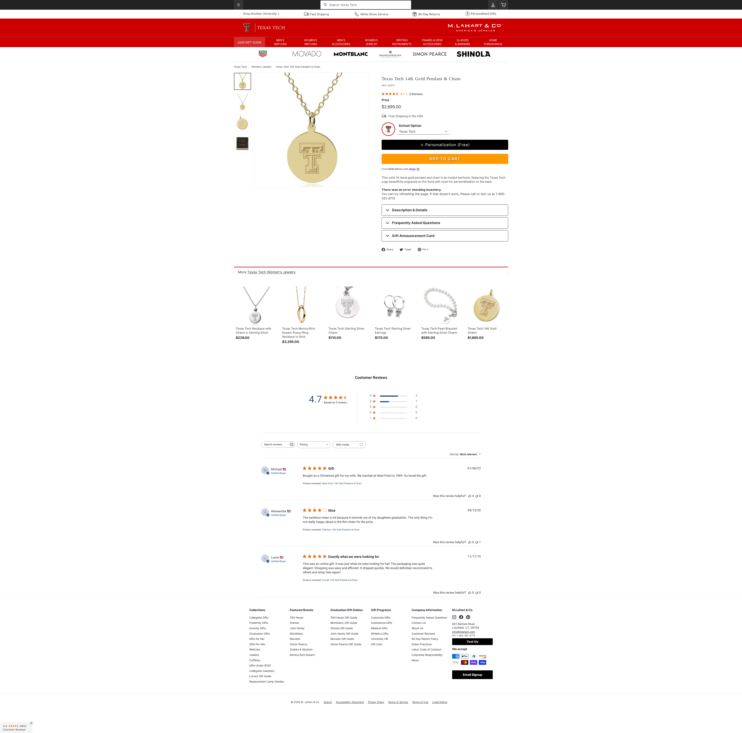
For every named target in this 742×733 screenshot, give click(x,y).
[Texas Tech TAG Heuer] (263, 54)
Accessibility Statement (350, 702)
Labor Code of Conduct (426, 649)
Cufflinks (254, 660)
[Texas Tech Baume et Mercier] (390, 54)
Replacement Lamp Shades (266, 681)
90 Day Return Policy (425, 638)
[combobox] (365, 4)
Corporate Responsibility (427, 654)
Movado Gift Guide (342, 638)
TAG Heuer (296, 617)
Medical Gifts (379, 628)
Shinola (294, 622)
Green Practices (422, 644)
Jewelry (254, 654)
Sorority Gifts (257, 628)
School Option (410, 126)
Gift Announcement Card (413, 236)
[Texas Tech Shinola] (473, 54)
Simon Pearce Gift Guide (345, 644)
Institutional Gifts (381, 622)
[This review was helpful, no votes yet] (469, 496)
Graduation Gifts (259, 633)
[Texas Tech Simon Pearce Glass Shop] (429, 54)
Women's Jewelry (261, 66)
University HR (379, 638)
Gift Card (376, 644)
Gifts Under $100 (260, 665)
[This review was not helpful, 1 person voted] (476, 542)
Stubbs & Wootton (301, 649)
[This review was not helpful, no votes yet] (476, 496)
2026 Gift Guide (249, 42)
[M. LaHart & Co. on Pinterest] (468, 617)
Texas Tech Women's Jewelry (271, 272)
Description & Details (409, 210)
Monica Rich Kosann (302, 654)
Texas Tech (240, 66)
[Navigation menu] (238, 5)
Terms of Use (420, 702)
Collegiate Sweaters (261, 670)
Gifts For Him (257, 644)
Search (328, 702)
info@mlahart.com (463, 631)
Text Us (472, 642)
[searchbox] (274, 444)
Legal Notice (439, 702)
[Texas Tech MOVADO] (307, 54)
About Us (417, 628)
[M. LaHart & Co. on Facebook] (461, 617)
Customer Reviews (423, 633)
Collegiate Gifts (258, 617)
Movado (295, 638)
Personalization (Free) (447, 144)
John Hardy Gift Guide (344, 633)
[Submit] (325, 5)
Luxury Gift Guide (260, 676)
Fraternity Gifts (258, 622)
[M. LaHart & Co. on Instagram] (454, 617)
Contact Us (419, 622)
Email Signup (472, 675)
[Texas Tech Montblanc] (350, 54)
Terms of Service (398, 702)
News (415, 660)
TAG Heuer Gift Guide (343, 617)
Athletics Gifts (379, 633)
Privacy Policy (376, 702)
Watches (254, 649)
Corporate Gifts (380, 617)
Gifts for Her (257, 638)
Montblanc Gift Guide (343, 622)
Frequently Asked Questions (416, 223)
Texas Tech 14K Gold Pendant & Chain (298, 66)
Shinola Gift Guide (341, 628)
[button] (280, 42)
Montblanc (296, 633)
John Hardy (297, 628)
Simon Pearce (298, 644)
